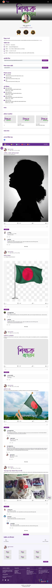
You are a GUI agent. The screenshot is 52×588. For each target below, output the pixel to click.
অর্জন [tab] (29, 144)
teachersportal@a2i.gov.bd (44, 570)
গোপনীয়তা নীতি (4, 577)
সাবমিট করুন (6, 229)
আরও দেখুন (26, 246)
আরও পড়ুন (40, 40)
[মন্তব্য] (26, 227)
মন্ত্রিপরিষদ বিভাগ (16, 572)
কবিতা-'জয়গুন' (7, 255)
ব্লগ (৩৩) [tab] (13, 144)
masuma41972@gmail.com (13, 46)
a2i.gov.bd (30, 574)
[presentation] (4, 120)
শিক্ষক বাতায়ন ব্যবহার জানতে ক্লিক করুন (7, 576)
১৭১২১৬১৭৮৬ (13, 44)
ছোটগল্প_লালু (7, 389)
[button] (4, 223)
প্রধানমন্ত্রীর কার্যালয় (17, 570)
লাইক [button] (7, 244)
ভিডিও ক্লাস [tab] (24, 144)
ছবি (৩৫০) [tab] (18, 144)
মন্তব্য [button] (9, 244)
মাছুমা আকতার (10, 149)
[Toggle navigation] (48, 2)
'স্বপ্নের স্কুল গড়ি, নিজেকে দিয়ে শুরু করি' (13, 470)
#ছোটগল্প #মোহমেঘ (9, 335)
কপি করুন (45, 60)
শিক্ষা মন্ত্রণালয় (16, 571)
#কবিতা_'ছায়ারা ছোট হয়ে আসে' (11, 153)
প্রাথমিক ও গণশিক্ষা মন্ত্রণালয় (18, 573)
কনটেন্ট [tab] (7, 144)
